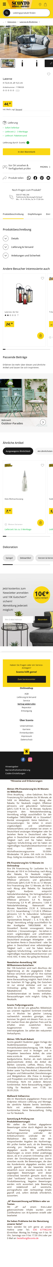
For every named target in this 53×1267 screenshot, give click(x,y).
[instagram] (30, 759)
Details (15, 238)
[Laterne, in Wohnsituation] (26, 42)
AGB (27, 693)
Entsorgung (26, 710)
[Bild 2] (22, 63)
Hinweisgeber (11, 766)
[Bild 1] (8, 63)
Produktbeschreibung (13, 214)
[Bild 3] (37, 63)
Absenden (42, 619)
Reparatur (26, 707)
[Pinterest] (42, 178)
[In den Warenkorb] (40, 335)
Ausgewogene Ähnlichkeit (18, 451)
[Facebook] (35, 178)
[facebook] (23, 759)
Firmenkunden (26, 732)
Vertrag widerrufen (27, 704)
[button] (3, 4)
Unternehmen (26, 726)
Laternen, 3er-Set (11, 275)
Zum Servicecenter (26, 679)
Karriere (26, 729)
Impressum (26, 736)
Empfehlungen (35, 214)
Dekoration (10, 547)
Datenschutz (27, 739)
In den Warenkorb (26, 151)
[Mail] (48, 178)
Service (26, 700)
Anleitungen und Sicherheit (25, 255)
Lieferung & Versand (22, 247)
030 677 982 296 (22, 195)
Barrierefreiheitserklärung (17, 770)
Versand (19, 109)
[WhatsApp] (29, 178)
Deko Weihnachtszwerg (14, 462)
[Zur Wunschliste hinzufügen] (48, 74)
